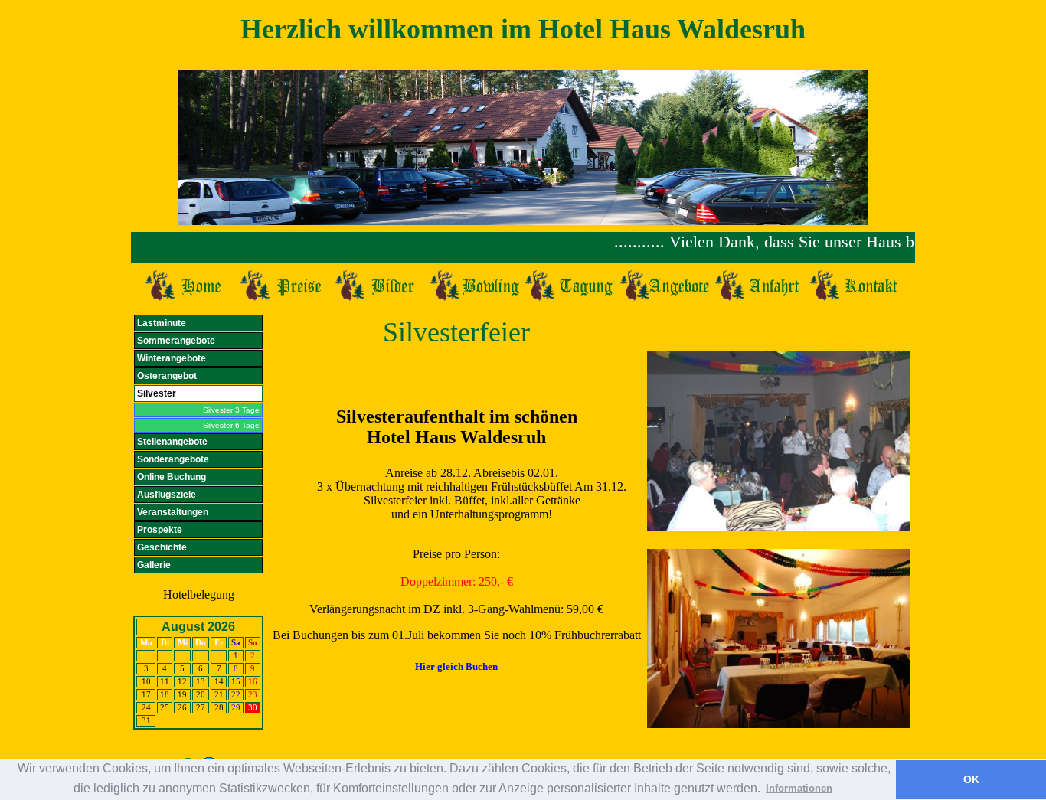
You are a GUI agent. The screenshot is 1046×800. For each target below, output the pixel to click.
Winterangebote (171, 358)
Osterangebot (167, 376)
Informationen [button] (799, 788)
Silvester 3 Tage (231, 410)
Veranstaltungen (172, 512)
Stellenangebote (172, 441)
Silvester (156, 393)
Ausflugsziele (166, 494)
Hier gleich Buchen (456, 666)
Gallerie (154, 565)
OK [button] (971, 779)
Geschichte (162, 547)
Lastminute (161, 323)
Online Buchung (171, 477)
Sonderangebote (173, 459)
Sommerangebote (176, 340)
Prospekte (159, 529)
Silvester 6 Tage (231, 425)
